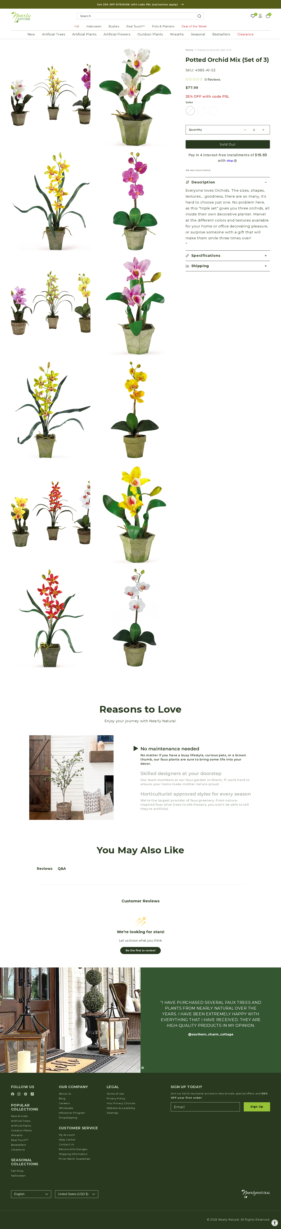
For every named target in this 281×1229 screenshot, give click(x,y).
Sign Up (256, 1106)
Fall (76, 26)
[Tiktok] (32, 1094)
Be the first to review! (141, 950)
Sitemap (112, 1112)
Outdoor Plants (150, 34)
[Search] (199, 16)
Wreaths (177, 34)
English (19, 1194)
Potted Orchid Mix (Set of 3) (214, 49)
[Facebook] (13, 1094)
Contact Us (66, 1144)
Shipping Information (73, 1153)
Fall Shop (17, 1170)
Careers (64, 1103)
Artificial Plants (84, 34)
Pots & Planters (163, 26)
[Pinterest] (26, 1094)
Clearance (245, 34)
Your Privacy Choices (121, 1103)
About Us (65, 1093)
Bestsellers (221, 34)
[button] (228, 182)
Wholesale (66, 1108)
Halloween (94, 26)
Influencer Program (72, 1112)
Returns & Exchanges (73, 1149)
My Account (67, 1134)
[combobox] (140, 16)
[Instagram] (19, 1094)
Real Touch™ (135, 26)
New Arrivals (19, 1116)
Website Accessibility (121, 1108)
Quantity (195, 129)
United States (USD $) (73, 1194)
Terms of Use (115, 1093)
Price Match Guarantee (74, 1158)
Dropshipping (68, 1117)
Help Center (67, 1139)
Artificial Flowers (117, 34)
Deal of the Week (194, 26)
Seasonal (198, 34)
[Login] (260, 16)
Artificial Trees (53, 34)
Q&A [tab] (62, 869)
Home (189, 49)
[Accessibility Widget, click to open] (274, 1222)
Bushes (114, 26)
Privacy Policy (116, 1098)
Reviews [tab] (44, 869)
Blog (62, 1098)
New (31, 34)
